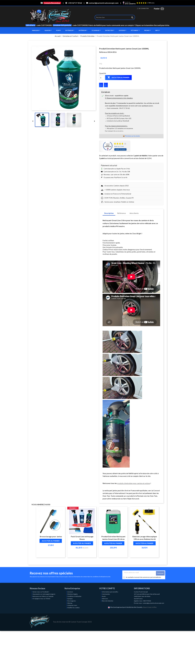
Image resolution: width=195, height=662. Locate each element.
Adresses (105, 598)
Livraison (70, 592)
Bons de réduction (107, 601)
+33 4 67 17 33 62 (75, 3)
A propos (70, 598)
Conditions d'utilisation (74, 596)
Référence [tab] (121, 213)
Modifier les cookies (73, 607)
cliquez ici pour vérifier (149, 607)
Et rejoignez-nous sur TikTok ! (42, 598)
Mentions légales (72, 594)
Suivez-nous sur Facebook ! (41, 592)
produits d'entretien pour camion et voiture (133, 483)
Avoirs (104, 596)
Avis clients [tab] (134, 213)
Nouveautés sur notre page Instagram (44, 594)
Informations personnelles (110, 592)
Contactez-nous (72, 605)
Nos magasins (71, 601)
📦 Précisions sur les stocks (131, 136)
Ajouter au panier (118, 77)
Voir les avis (120, 149)
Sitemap (69, 603)
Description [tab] (109, 213)
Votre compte (107, 588)
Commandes (106, 594)
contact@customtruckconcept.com (103, 3)
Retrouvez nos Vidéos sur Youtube (43, 596)
